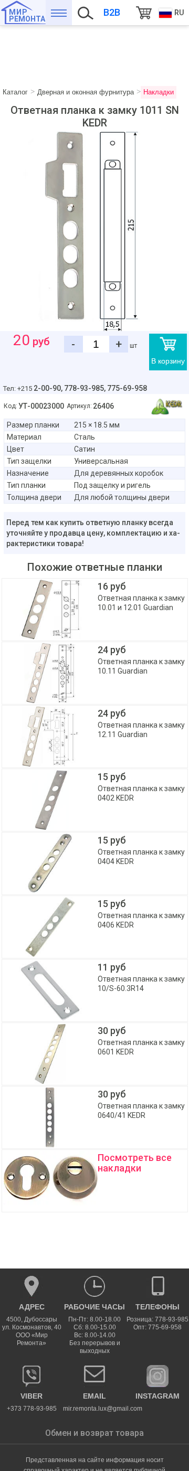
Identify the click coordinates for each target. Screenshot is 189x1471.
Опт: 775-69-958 (157, 1327)
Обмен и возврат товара (94, 1433)
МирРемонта (27, 15)
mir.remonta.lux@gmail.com (94, 1402)
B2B (111, 12)
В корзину (168, 361)
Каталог (59, 12)
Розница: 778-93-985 (157, 1319)
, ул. (31, 1325)
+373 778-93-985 (32, 1402)
